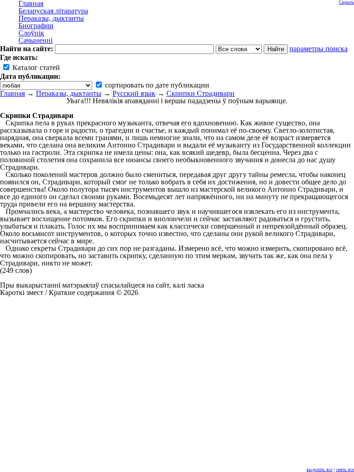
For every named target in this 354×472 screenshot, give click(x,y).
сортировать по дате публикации (156, 85)
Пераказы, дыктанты (68, 93)
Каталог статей (35, 67)
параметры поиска (318, 49)
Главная (12, 93)
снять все (345, 469)
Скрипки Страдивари (200, 93)
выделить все (319, 469)
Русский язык (133, 93)
